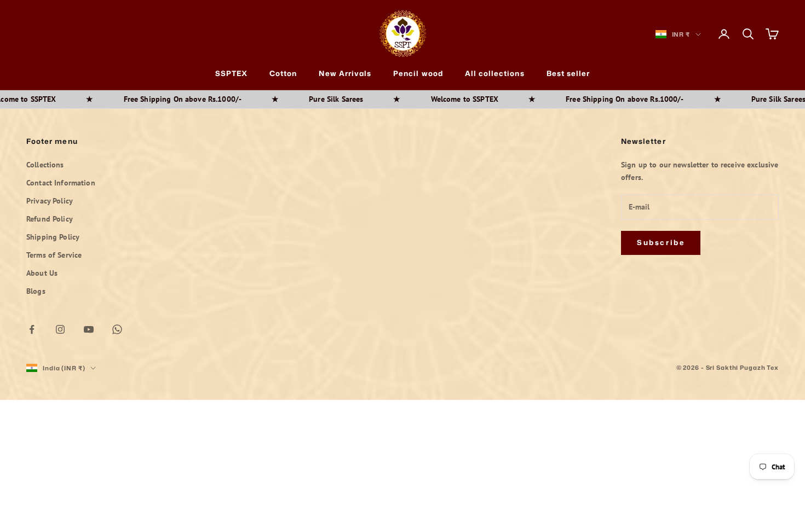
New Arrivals (345, 73)
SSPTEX (231, 73)
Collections (45, 165)
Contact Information (60, 183)
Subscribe (661, 242)
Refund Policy (49, 219)
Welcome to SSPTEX (437, 99)
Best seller (568, 73)
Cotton (283, 73)
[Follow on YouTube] (88, 329)
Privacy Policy (49, 201)
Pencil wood (418, 73)
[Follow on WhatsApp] (117, 329)
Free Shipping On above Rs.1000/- (155, 99)
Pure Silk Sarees (309, 99)
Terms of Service (54, 255)
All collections (495, 73)
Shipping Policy (52, 237)
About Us (42, 273)
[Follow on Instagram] (60, 329)
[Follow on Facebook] (31, 329)
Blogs (35, 291)
